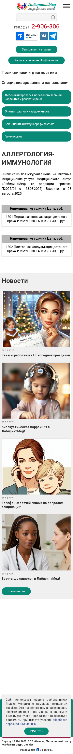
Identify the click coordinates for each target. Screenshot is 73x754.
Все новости (16, 591)
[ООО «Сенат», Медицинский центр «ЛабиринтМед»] (36, 7)
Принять (36, 731)
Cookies (28, 744)
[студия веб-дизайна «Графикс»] (37, 750)
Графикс (46, 750)
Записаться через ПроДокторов (36, 60)
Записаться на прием (36, 49)
